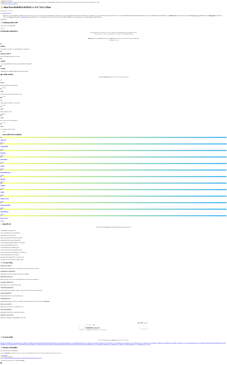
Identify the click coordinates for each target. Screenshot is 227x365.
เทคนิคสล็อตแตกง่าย (19, 343)
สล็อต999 (6, 358)
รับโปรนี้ (143, 327)
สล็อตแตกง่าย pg (116, 344)
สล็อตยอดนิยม (39, 343)
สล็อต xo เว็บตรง (183, 343)
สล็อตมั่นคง (10, 358)
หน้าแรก (2, 358)
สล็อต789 (63, 343)
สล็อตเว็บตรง (25, 17)
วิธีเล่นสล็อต (78, 343)
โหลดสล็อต (41, 344)
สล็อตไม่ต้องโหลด (79, 344)
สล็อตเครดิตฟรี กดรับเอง (35, 358)
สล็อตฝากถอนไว (104, 343)
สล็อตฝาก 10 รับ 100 (113, 343)
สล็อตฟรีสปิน (50, 343)
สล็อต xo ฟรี (176, 343)
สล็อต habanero (57, 343)
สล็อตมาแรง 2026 (135, 344)
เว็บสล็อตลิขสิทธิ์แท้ (214, 343)
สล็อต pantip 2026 (197, 343)
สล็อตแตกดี (101, 344)
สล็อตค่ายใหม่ (4, 343)
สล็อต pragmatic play (140, 343)
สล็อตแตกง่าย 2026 (149, 343)
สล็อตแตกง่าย (35, 344)
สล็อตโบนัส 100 (170, 343)
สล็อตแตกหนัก (53, 344)
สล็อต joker (47, 344)
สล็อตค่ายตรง (11, 343)
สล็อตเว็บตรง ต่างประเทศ (145, 344)
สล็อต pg (98, 343)
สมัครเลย (15, 3)
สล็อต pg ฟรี (156, 343)
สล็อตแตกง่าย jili (108, 344)
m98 (89, 17)
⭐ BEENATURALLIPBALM (6, 3)
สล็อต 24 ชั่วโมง (85, 343)
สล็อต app (33, 343)
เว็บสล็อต (22, 358)
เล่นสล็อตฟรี (190, 343)
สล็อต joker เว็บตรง (131, 343)
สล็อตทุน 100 (27, 343)
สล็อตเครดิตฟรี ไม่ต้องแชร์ (68, 344)
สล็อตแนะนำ (123, 344)
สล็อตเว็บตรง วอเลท (70, 343)
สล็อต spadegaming (122, 343)
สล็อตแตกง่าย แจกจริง (93, 344)
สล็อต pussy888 (92, 343)
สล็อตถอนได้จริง (16, 358)
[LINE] (0, 362)
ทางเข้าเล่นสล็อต (18, 344)
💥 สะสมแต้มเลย (4, 13)
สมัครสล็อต (59, 344)
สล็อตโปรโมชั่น (205, 343)
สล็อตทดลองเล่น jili (27, 344)
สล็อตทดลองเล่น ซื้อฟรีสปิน (8, 344)
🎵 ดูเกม (9, 13)
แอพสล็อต (86, 344)
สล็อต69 (129, 344)
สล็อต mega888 (163, 343)
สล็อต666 (45, 343)
